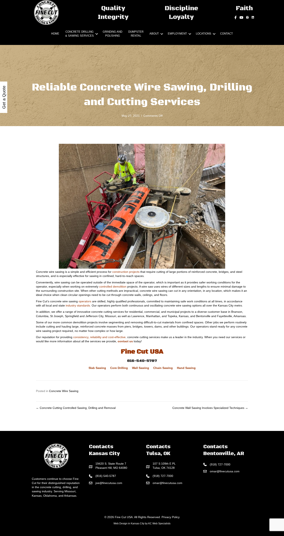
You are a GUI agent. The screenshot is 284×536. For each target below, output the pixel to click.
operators (85, 301)
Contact (226, 33)
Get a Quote (4, 97)
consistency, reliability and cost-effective (99, 337)
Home (55, 33)
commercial (151, 311)
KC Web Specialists (159, 523)
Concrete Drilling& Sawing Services (79, 33)
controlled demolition (112, 286)
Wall (135, 368)
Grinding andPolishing (112, 33)
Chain (157, 368)
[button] (97, 34)
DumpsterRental (135, 33)
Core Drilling (119, 368)
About (154, 33)
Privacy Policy (171, 517)
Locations (203, 33)
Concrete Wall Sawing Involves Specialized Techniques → (210, 407)
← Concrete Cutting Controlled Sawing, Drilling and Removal (76, 407)
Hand (180, 368)
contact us (125, 341)
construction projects (126, 271)
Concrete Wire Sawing (63, 391)
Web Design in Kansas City (129, 523)
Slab (92, 368)
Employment (177, 33)
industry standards (78, 305)
